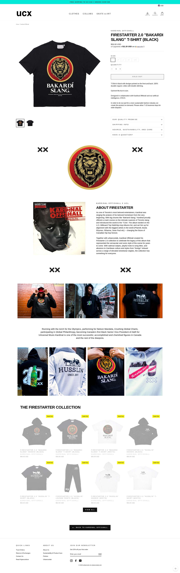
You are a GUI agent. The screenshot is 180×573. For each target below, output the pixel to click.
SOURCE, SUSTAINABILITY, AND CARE (132, 129)
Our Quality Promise (125, 119)
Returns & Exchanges (23, 553)
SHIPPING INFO (120, 124)
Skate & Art (104, 14)
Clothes (74, 14)
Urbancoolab (47, 559)
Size (113, 56)
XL (129, 60)
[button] (137, 47)
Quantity (116, 65)
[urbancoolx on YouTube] (80, 560)
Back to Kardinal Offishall (91, 527)
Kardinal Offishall (24, 24)
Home (17, 24)
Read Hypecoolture (22, 559)
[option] (90, 2)
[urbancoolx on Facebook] (76, 560)
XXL (135, 60)
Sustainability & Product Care (52, 553)
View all (90, 510)
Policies (45, 556)
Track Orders (20, 550)
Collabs (88, 14)
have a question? (122, 135)
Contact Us (19, 556)
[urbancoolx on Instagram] (71, 560)
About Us (46, 550)
